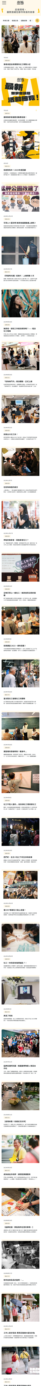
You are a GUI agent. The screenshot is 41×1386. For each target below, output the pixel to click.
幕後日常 (7, 272)
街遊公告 (7, 166)
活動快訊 (7, 113)
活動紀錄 (7, 60)
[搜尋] (37, 20)
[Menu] (4, 3)
